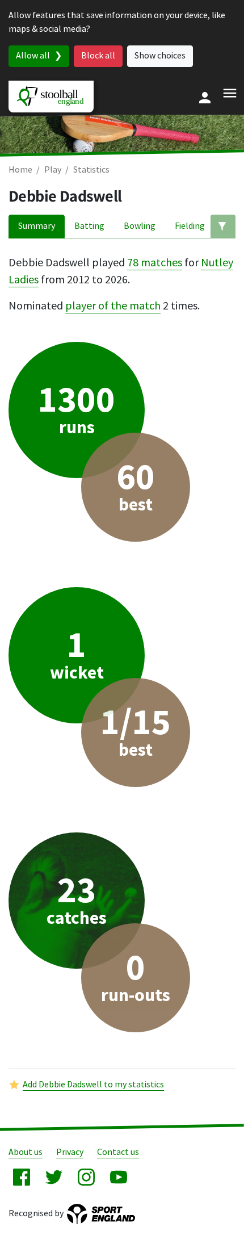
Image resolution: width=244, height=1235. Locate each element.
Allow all (33, 56)
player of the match (113, 306)
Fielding (190, 226)
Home (20, 170)
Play (52, 170)
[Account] (204, 97)
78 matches (154, 263)
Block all (98, 56)
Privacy (69, 1152)
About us (26, 1152)
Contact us (118, 1152)
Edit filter (223, 226)
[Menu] (229, 93)
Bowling (139, 226)
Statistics (91, 170)
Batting (89, 226)
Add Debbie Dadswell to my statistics (93, 1084)
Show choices (160, 56)
